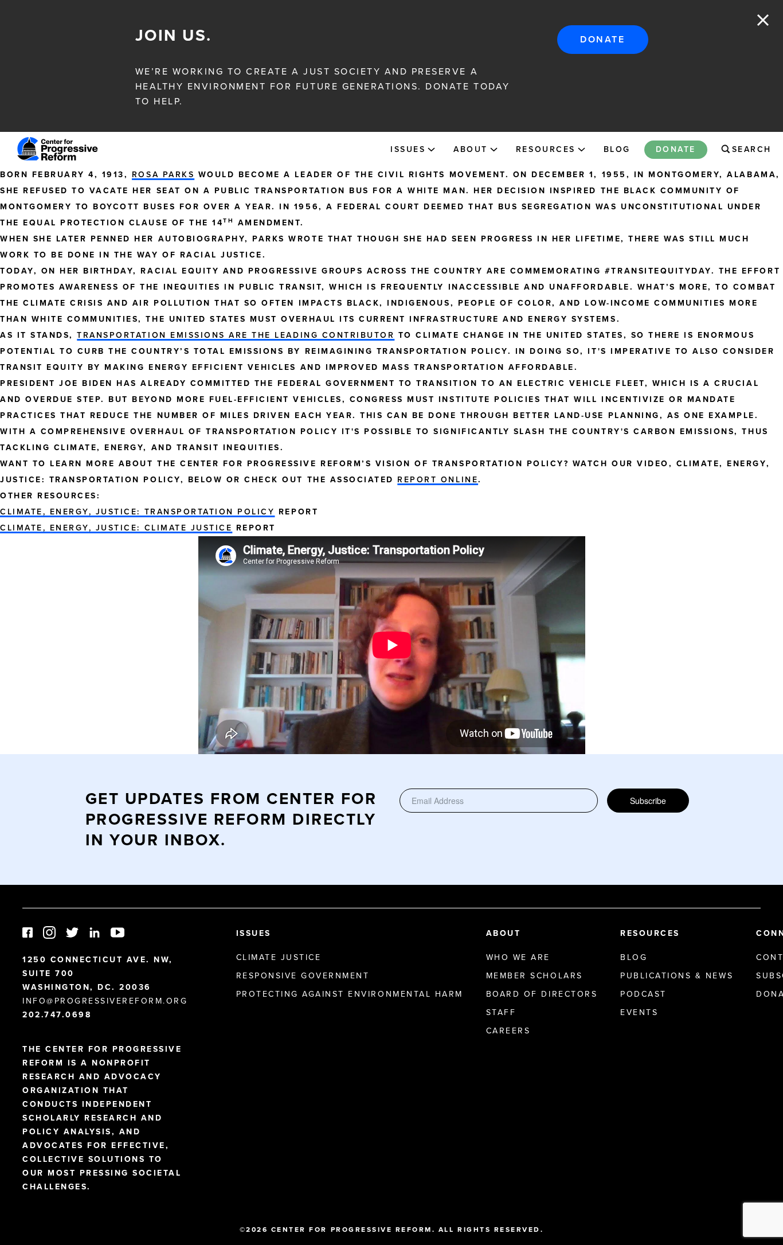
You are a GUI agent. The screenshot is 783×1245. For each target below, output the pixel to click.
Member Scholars (534, 976)
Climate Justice (279, 957)
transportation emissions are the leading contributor (235, 335)
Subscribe (648, 800)
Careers (508, 1031)
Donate (602, 39)
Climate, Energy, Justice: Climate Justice (116, 528)
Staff (501, 1012)
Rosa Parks (163, 175)
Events (639, 1012)
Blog (617, 149)
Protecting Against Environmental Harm (349, 994)
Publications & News (676, 976)
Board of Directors (541, 994)
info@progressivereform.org (105, 1001)
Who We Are (518, 957)
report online (437, 480)
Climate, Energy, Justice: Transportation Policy (137, 512)
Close (763, 20)
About (470, 149)
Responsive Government (303, 976)
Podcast (643, 994)
